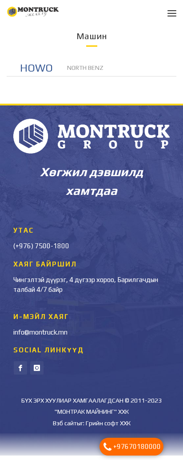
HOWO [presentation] (36, 72)
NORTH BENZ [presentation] (85, 72)
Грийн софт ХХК (108, 427)
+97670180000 (137, 446)
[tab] (36, 71)
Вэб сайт (65, 427)
